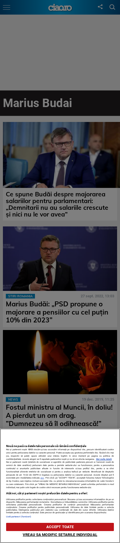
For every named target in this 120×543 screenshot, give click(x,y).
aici (42, 477)
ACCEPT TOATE (60, 527)
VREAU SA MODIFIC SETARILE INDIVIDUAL (60, 534)
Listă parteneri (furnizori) (18, 516)
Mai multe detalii (104, 459)
